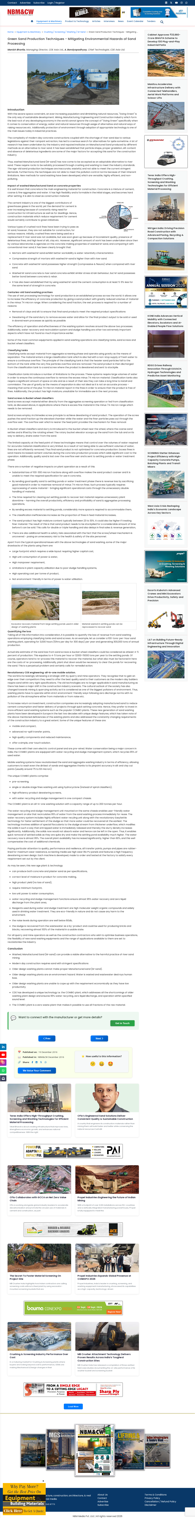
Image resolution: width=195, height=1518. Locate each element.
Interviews (109, 21)
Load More (73, 1406)
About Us (103, 1494)
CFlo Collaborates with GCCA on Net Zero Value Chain (38, 1199)
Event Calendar (135, 21)
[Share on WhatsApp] (46, 1062)
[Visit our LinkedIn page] (166, 2)
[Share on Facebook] (32, 1062)
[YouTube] (3, 1055)
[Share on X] (41, 1062)
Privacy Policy (152, 1498)
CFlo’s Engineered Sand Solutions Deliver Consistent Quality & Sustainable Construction (105, 1117)
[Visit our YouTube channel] (176, 2)
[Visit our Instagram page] (182, 2)
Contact (12, 2)
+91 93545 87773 (47, 1504)
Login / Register (56, 2)
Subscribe (39, 2)
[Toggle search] (162, 22)
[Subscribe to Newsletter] (3, 1078)
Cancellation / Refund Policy (160, 1501)
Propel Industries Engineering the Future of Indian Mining (106, 1199)
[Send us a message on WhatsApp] (186, 2)
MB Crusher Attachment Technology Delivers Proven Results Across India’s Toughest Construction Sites (104, 1357)
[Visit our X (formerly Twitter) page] (171, 2)
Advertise (25, 2)
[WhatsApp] (3, 1070)
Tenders (151, 21)
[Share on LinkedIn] (36, 1062)
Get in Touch (122, 1023)
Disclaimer (150, 1505)
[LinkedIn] (3, 1047)
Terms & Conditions (156, 1494)
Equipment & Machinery (49, 21)
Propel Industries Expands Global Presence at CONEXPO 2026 (104, 1277)
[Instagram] (3, 1062)
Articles (96, 21)
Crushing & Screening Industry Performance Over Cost (39, 1356)
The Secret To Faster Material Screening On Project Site (35, 1277)
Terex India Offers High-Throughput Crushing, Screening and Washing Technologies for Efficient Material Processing (39, 1119)
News (121, 21)
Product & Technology (77, 21)
